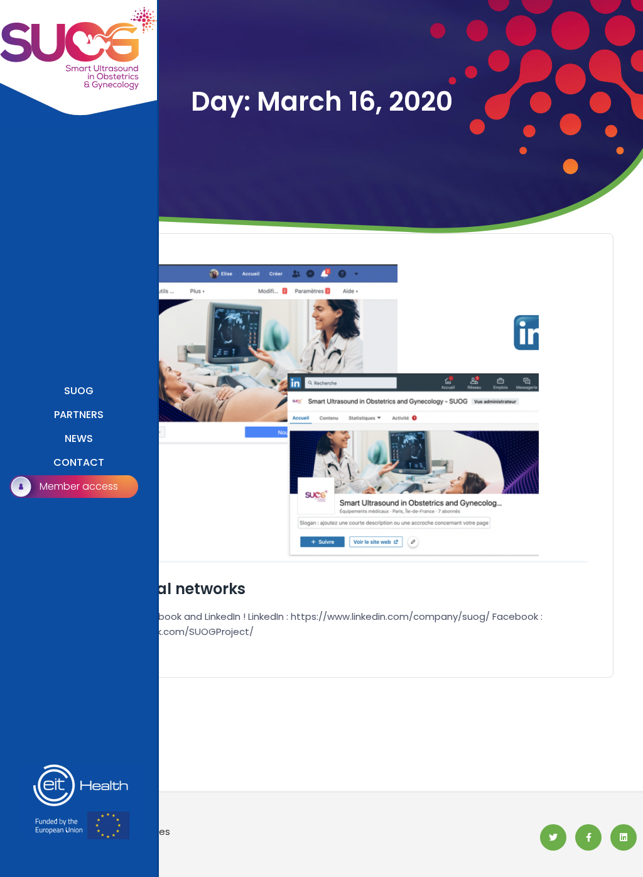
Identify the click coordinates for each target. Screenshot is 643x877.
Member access (79, 486)
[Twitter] (553, 837)
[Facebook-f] (588, 837)
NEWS (79, 438)
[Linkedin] (623, 837)
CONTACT (78, 462)
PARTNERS (79, 414)
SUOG (79, 390)
